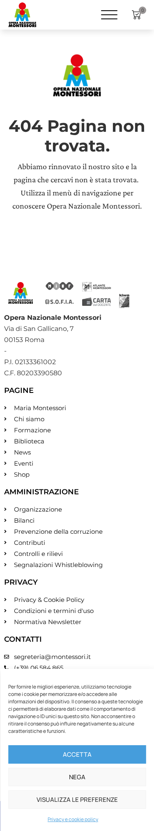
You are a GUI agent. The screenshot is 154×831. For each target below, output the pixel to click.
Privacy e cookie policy (73, 819)
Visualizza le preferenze (77, 799)
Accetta (77, 754)
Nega (77, 777)
